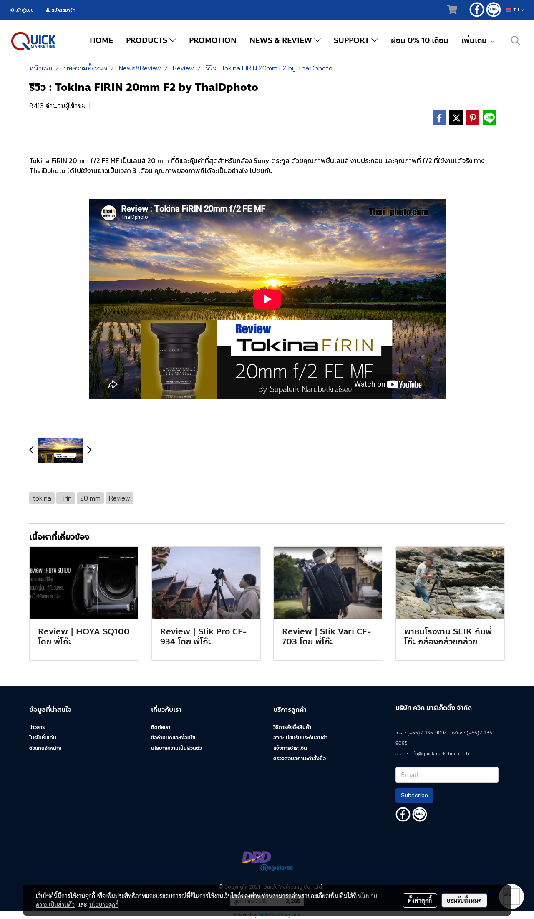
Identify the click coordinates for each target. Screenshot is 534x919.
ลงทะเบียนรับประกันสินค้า (300, 737)
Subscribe (414, 795)
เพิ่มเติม (475, 40)
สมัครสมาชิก (63, 10)
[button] (515, 40)
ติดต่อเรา (160, 727)
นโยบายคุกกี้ (103, 904)
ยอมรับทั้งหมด (464, 900)
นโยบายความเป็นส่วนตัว (176, 748)
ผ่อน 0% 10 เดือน (419, 40)
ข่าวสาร (37, 727)
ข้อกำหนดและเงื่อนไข (173, 737)
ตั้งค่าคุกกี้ (420, 900)
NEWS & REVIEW (281, 40)
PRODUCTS (147, 40)
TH (516, 10)
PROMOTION (213, 40)
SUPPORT (352, 40)
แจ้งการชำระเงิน (290, 748)
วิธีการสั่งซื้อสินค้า (292, 727)
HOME (101, 40)
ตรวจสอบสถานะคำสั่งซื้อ (299, 758)
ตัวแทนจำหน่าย (45, 748)
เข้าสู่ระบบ (24, 10)
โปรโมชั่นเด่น (42, 737)
